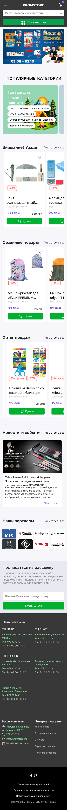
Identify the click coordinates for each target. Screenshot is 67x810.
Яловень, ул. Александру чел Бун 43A (49, 663)
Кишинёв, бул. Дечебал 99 (50, 634)
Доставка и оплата (45, 733)
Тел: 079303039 (11, 641)
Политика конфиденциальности (33, 796)
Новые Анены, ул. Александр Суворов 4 (14, 689)
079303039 (12, 734)
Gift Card (39, 739)
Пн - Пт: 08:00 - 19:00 (18, 743)
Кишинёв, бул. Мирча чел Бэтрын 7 (16, 663)
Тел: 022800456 (11, 695)
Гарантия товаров (45, 746)
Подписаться (33, 605)
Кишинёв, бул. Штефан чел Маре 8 (17, 636)
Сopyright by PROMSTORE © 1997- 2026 (33, 801)
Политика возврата (45, 752)
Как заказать (42, 726)
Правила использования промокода (33, 790)
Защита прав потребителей (33, 784)
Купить (25, 221)
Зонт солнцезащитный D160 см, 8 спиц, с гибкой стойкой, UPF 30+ (21, 200)
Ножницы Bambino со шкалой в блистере (23, 390)
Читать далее (51, 503)
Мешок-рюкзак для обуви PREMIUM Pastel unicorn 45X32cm (20, 295)
